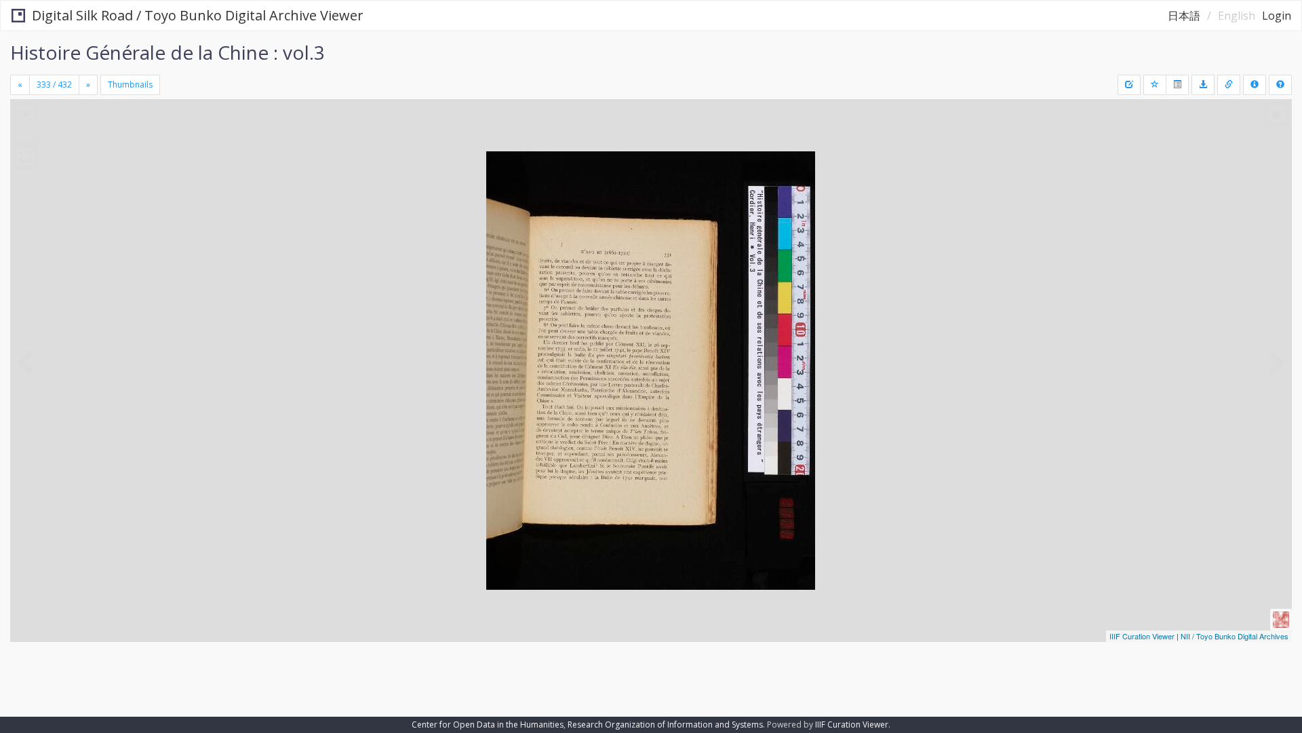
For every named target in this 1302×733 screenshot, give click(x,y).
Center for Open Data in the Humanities (488, 724)
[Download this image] (1203, 85)
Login (1276, 15)
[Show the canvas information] (1228, 85)
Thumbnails (130, 84)
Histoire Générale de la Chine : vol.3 (167, 52)
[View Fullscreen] (26, 157)
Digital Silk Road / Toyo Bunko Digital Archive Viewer (197, 15)
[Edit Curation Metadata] (1129, 85)
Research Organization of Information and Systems (665, 724)
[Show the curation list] (1177, 85)
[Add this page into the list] (1154, 85)
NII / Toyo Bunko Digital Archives (1234, 636)
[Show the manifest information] (1254, 85)
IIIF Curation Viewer (1142, 636)
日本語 (1184, 15)
